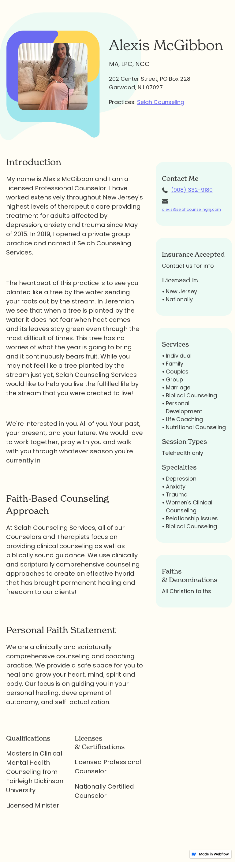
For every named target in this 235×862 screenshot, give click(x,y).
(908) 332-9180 (192, 190)
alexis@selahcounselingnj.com (191, 209)
